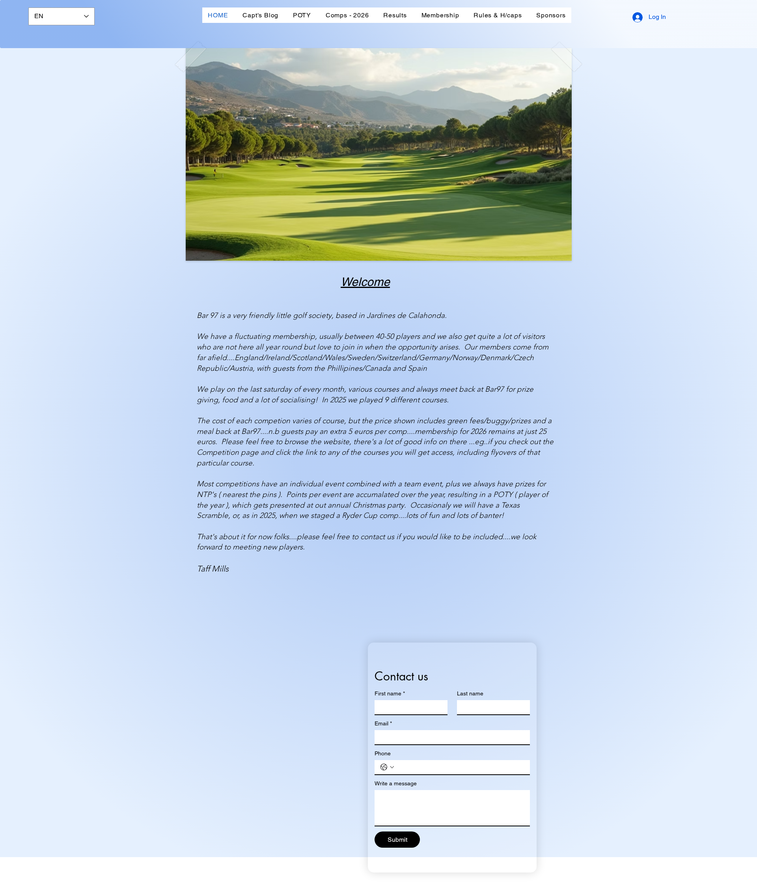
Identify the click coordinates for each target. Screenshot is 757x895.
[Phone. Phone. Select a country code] (387, 767)
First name (390, 693)
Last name (470, 693)
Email (383, 723)
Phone (383, 753)
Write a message (396, 783)
